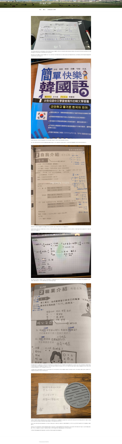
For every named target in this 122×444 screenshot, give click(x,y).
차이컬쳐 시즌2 (45, 3)
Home (40, 9)
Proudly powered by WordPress (44, 441)
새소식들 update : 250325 (52, 9)
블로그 (44, 9)
